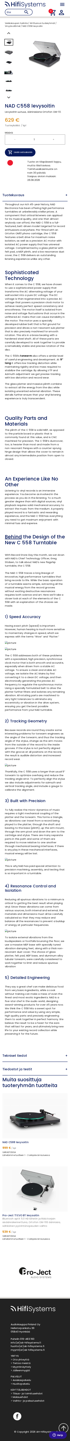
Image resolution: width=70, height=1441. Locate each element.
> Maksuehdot (19, 1397)
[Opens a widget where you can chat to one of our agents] (58, 1435)
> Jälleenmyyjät (20, 1370)
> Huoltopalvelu (20, 1383)
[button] (35, 195)
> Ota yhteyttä (20, 1359)
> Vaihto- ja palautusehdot (27, 1400)
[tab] (35, 195)
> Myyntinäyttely (21, 1367)
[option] (35, 1273)
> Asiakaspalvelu (21, 1380)
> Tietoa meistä (20, 1363)
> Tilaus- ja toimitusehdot (27, 1393)
